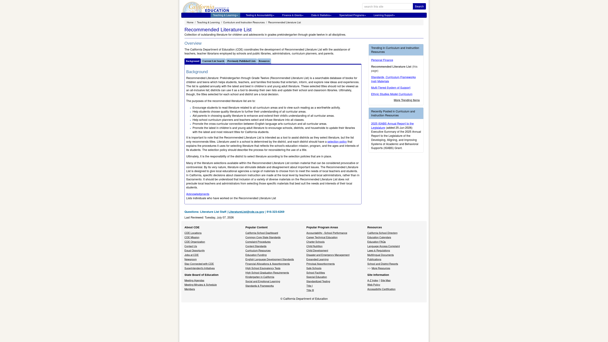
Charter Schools (315, 242)
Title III (310, 290)
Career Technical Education (322, 237)
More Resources (381, 268)
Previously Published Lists (241, 61)
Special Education (316, 277)
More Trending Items (407, 100)
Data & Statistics (320, 15)
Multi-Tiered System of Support (390, 87)
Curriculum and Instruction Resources (244, 22)
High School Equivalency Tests (262, 268)
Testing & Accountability (259, 15)
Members (189, 289)
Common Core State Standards (263, 237)
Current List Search (213, 61)
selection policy (337, 141)
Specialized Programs (351, 15)
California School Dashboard (261, 233)
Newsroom (190, 259)
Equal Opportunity (194, 250)
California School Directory (382, 233)
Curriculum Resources (258, 250)
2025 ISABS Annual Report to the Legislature (392, 125)
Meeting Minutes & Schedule (200, 284)
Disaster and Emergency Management (327, 255)
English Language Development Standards (269, 259)
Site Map (386, 280)
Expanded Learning (317, 259)
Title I (309, 286)
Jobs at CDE (191, 255)
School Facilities (315, 272)
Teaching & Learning (224, 15)
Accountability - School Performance (326, 233)
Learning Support (383, 15)
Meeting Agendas (194, 280)
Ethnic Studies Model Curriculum (391, 94)
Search (419, 6)
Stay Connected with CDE (199, 264)
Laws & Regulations (378, 250)
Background (192, 61)
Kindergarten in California (259, 277)
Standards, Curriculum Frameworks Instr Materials (393, 79)
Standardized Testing (318, 281)
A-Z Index (372, 280)
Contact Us (190, 246)
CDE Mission (191, 237)
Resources (264, 61)
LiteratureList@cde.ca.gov (246, 212)
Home (190, 22)
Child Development (317, 250)
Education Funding (256, 255)
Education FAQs (376, 242)
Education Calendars (379, 237)
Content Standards (255, 246)
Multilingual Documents (380, 255)
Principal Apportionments (320, 264)
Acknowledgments (197, 194)
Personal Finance (382, 60)
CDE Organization (194, 242)
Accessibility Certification (381, 289)
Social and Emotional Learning (262, 281)
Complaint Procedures (258, 242)
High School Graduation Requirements (267, 272)
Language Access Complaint (383, 246)
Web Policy (373, 284)
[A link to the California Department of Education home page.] (205, 7)
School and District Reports (382, 264)
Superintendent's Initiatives (199, 268)
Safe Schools (313, 268)
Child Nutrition (314, 246)
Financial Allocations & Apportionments (267, 264)
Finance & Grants (292, 15)
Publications (374, 259)
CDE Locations (193, 233)
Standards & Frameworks (259, 286)
